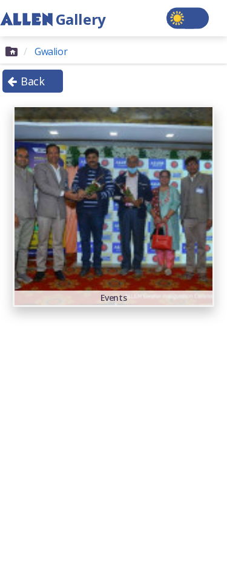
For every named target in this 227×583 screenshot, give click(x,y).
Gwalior (51, 51)
